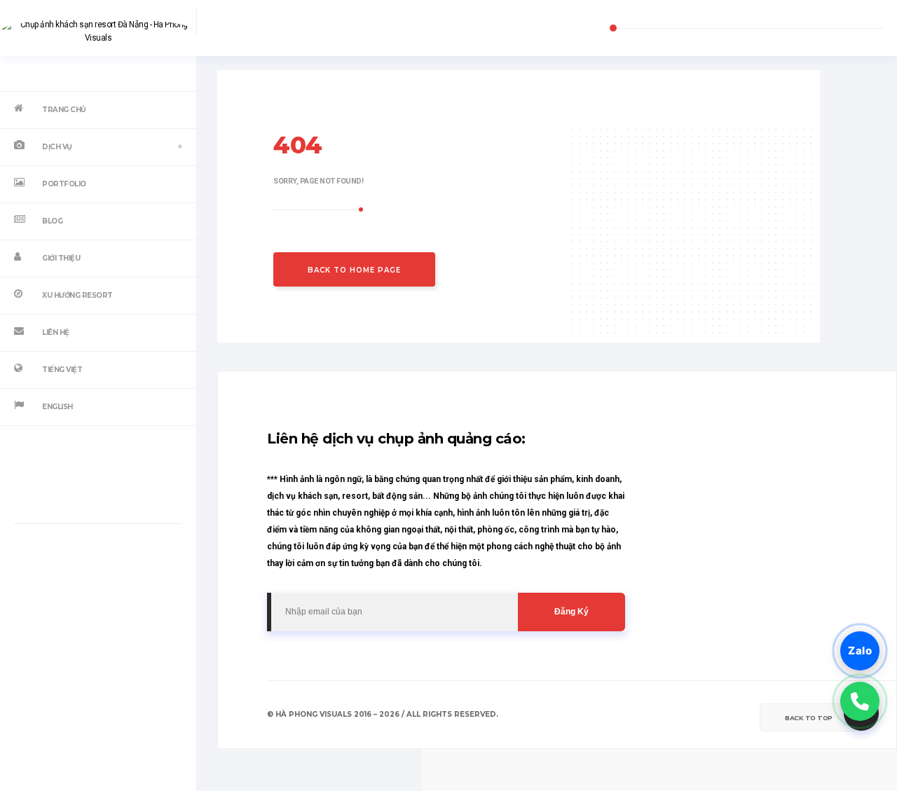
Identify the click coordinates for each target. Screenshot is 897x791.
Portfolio (64, 183)
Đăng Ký (571, 612)
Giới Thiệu (61, 258)
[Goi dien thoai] (859, 701)
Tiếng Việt (62, 369)
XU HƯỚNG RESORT (77, 295)
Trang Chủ (64, 109)
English (57, 406)
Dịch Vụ (57, 146)
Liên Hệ (55, 332)
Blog (52, 221)
